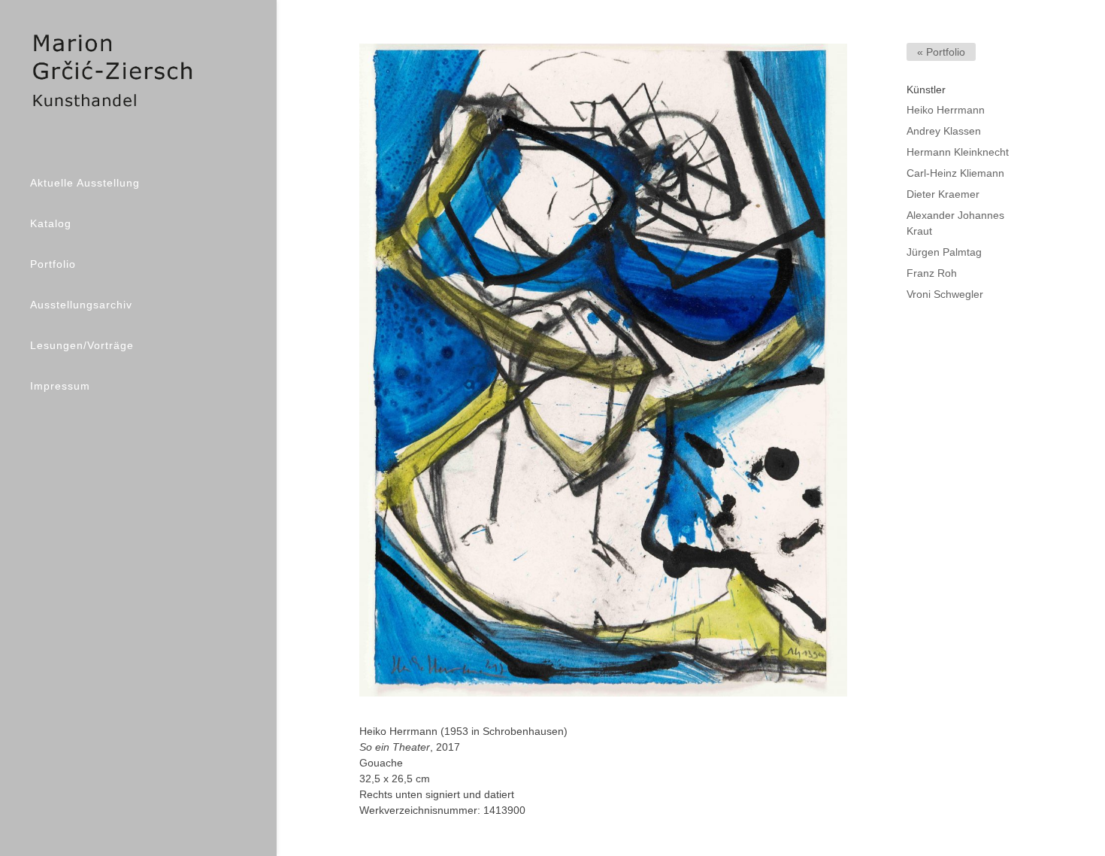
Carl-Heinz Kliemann (955, 173)
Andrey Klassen (944, 131)
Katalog (50, 223)
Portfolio (53, 264)
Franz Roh (932, 273)
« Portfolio (941, 52)
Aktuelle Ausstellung (85, 183)
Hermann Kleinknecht (958, 152)
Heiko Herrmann (946, 110)
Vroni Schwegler (945, 294)
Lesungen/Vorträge (82, 345)
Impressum (60, 386)
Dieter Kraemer (943, 194)
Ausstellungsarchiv (81, 305)
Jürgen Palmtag (944, 252)
